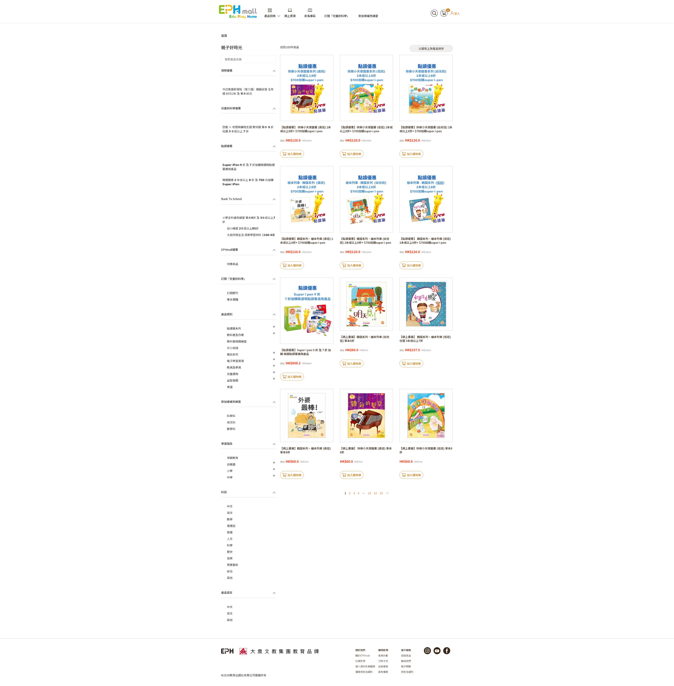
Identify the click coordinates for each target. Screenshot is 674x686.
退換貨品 (406, 655)
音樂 (230, 558)
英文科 (231, 422)
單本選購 (232, 299)
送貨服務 (383, 666)
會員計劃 (383, 655)
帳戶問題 (406, 666)
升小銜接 (232, 348)
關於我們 (360, 650)
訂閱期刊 (232, 293)
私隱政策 (360, 661)
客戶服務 (406, 650)
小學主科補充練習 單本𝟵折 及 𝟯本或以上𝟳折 (248, 219)
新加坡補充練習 (368, 16)
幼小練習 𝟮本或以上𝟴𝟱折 (243, 228)
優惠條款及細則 (364, 672)
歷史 (230, 552)
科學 (230, 545)
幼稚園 (231, 464)
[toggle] (274, 71)
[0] (443, 13)
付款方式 (383, 661)
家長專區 (310, 16)
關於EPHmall (362, 655)
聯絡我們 (406, 661)
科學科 (231, 416)
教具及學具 (234, 367)
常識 (230, 532)
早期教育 (232, 458)
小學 (230, 471)
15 (381, 493)
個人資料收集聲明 (365, 666)
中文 (230, 506)
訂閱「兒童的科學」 (337, 16)
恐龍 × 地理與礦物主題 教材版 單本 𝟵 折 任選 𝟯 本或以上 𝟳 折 (247, 129)
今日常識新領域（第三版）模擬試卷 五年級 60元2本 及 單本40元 (248, 91)
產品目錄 (270, 16)
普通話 (231, 526)
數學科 (231, 429)
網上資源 (290, 16)
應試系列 (232, 354)
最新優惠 (383, 672)
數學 (230, 519)
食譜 (230, 387)
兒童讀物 (232, 374)
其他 (230, 578)
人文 (230, 539)
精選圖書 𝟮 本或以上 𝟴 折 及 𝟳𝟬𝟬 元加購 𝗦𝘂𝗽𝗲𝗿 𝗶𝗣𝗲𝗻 (247, 182)
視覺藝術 (232, 565)
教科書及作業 (235, 335)
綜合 (230, 571)
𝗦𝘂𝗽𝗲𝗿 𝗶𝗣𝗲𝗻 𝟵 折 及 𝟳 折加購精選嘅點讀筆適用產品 (248, 167)
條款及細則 (407, 672)
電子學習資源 (235, 361)
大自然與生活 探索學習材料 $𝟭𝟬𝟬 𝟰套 (251, 235)
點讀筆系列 (234, 328)
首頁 (224, 35)
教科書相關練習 (237, 341)
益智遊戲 (232, 380)
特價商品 (232, 264)
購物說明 (383, 650)
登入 (457, 13)
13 (369, 493)
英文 (230, 513)
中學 (230, 477)
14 (375, 493)
